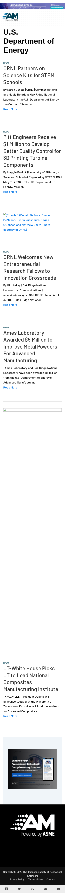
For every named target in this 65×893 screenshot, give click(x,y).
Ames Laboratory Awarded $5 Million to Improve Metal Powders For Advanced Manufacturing (30, 346)
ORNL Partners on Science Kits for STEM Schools (28, 75)
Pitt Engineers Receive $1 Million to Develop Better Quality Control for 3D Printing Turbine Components (32, 151)
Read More (10, 109)
